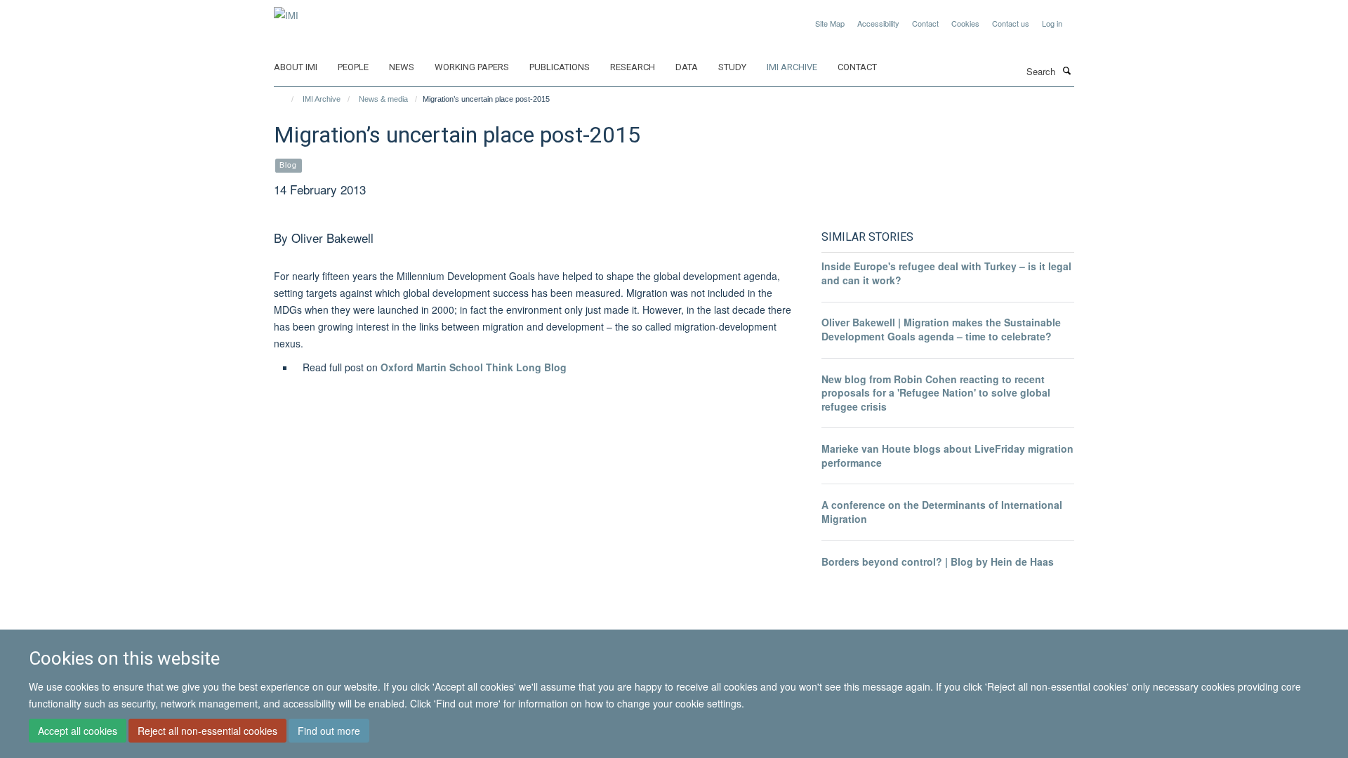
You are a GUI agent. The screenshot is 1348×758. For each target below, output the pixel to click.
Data (686, 67)
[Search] (1066, 70)
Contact (925, 23)
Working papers (472, 67)
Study (732, 67)
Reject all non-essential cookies (207, 731)
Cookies (965, 23)
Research (632, 67)
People (353, 67)
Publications (559, 67)
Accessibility (878, 23)
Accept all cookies (77, 731)
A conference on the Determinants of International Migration (941, 512)
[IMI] (286, 10)
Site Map (830, 23)
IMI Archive (792, 67)
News (401, 67)
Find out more (329, 731)
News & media (383, 99)
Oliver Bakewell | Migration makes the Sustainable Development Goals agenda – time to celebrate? (941, 329)
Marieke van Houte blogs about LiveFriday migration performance (947, 455)
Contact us (1010, 23)
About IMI (295, 67)
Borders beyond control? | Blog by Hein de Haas (937, 561)
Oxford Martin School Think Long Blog (474, 367)
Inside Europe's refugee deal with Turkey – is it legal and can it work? (946, 273)
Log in (1052, 23)
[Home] (286, 99)
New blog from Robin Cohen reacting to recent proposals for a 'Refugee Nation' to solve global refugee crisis (935, 392)
